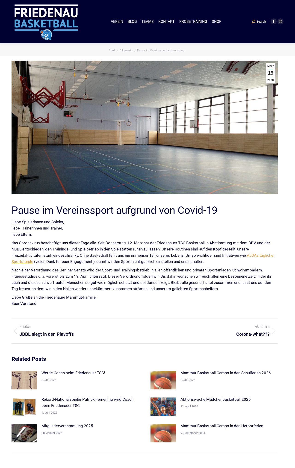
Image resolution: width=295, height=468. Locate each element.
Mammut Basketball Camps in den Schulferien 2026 (225, 373)
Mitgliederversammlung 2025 (67, 426)
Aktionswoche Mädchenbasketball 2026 (215, 399)
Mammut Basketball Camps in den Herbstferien (221, 426)
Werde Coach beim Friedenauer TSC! (73, 373)
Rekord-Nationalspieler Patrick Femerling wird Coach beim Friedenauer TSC (87, 402)
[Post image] (24, 380)
